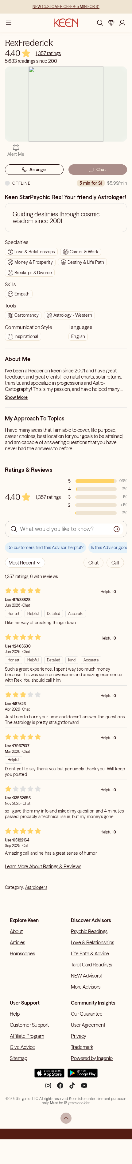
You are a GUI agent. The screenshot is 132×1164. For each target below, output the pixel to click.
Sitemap (18, 1058)
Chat (101, 169)
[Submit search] (117, 529)
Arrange (37, 169)
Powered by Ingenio (92, 1058)
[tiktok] (72, 1088)
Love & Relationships (92, 942)
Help (15, 1014)
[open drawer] (8, 22)
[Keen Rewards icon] (111, 23)
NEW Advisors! (86, 976)
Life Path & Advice (90, 953)
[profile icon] (122, 23)
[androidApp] (83, 1076)
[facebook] (60, 1088)
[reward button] (111, 23)
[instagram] (48, 1088)
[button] (93, 563)
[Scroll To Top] (66, 1118)
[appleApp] (49, 1076)
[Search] (100, 22)
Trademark (82, 1047)
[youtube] (84, 1088)
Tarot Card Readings (91, 964)
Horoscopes (22, 953)
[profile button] (122, 23)
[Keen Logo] (66, 22)
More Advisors (85, 987)
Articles (17, 942)
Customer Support (29, 1025)
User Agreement (88, 1025)
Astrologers (36, 887)
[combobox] (25, 562)
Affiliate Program (27, 1036)
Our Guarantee (87, 1014)
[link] (48, 53)
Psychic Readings (89, 931)
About (16, 931)
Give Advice (22, 1047)
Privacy (78, 1036)
